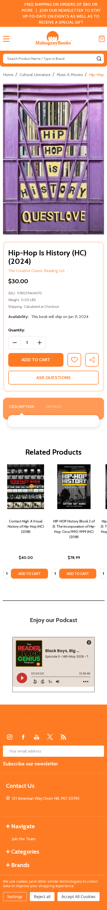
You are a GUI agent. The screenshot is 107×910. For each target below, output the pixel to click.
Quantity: (16, 330)
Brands (20, 865)
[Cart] (102, 39)
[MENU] (6, 39)
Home (8, 74)
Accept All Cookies (78, 896)
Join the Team (24, 838)
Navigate (23, 826)
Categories (25, 851)
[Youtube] (36, 736)
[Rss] (63, 736)
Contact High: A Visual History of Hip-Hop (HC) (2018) (26, 526)
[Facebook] (23, 736)
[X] (50, 736)
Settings (15, 896)
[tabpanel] (25, 523)
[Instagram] (9, 736)
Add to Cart (36, 359)
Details (53, 406)
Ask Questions (53, 377)
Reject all (42, 896)
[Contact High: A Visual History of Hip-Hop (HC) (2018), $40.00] (25, 486)
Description (21, 406)
